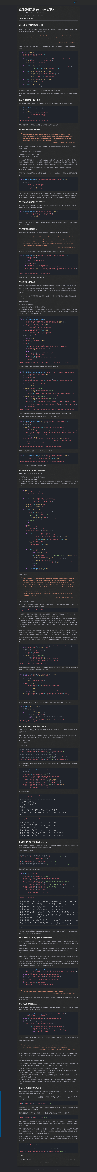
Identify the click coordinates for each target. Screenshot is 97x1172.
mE (38, 1169)
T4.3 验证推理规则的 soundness (32, 202)
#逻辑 (21, 1156)
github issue (52, 1163)
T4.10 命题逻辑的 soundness (31, 1004)
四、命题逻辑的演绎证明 (31, 25)
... (70, 2)
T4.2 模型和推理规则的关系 (29, 129)
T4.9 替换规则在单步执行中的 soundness (35, 938)
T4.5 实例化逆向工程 (27, 282)
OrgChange (60, 1169)
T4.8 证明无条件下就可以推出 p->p (33, 842)
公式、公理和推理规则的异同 (30, 1088)
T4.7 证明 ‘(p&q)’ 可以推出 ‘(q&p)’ (32, 726)
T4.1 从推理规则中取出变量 (29, 100)
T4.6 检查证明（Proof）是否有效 (32, 470)
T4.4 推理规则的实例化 (28, 229)
